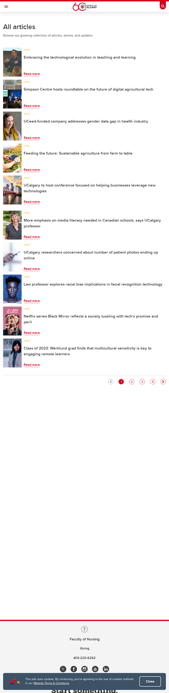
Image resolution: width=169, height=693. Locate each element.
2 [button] (132, 381)
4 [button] (153, 381)
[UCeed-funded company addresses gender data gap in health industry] (12, 126)
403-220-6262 (84, 657)
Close (150, 681)
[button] (163, 381)
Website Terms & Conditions (51, 683)
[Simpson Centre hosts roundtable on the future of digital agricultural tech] (12, 94)
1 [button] (122, 381)
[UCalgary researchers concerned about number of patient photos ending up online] (12, 257)
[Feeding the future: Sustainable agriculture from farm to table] (12, 158)
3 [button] (143, 381)
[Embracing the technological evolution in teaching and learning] (12, 62)
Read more (32, 73)
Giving (84, 648)
